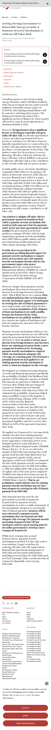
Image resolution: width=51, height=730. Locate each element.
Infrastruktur (6, 659)
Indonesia (30, 619)
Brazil (29, 614)
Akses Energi (6, 655)
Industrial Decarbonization (12, 661)
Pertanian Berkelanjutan (11, 636)
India (28, 612)
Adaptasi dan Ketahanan (11, 634)
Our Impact (6, 621)
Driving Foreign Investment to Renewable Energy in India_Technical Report (22, 62)
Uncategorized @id (34, 631)
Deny (25, 716)
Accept (25, 708)
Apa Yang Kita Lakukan (10, 612)
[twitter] (3, 603)
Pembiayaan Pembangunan (12, 653)
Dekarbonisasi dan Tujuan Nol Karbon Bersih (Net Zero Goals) (12, 648)
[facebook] (12, 603)
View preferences (25, 723)
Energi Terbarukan (8, 672)
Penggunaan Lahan (9, 666)
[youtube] (16, 603)
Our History (6, 623)
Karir (4, 617)
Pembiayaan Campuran (11, 638)
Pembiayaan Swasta (9, 670)
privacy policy (25, 695)
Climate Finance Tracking (36, 640)
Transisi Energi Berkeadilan (12, 663)
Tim (3, 614)
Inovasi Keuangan (8, 657)
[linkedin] (8, 603)
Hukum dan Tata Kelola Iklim (13, 644)
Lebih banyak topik (9, 678)
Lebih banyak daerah (34, 621)
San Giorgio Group (33, 659)
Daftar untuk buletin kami (16, 597)
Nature (4, 668)
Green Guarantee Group (36, 652)
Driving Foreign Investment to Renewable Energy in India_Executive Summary (22, 55)
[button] (46, 683)
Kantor (4, 619)
